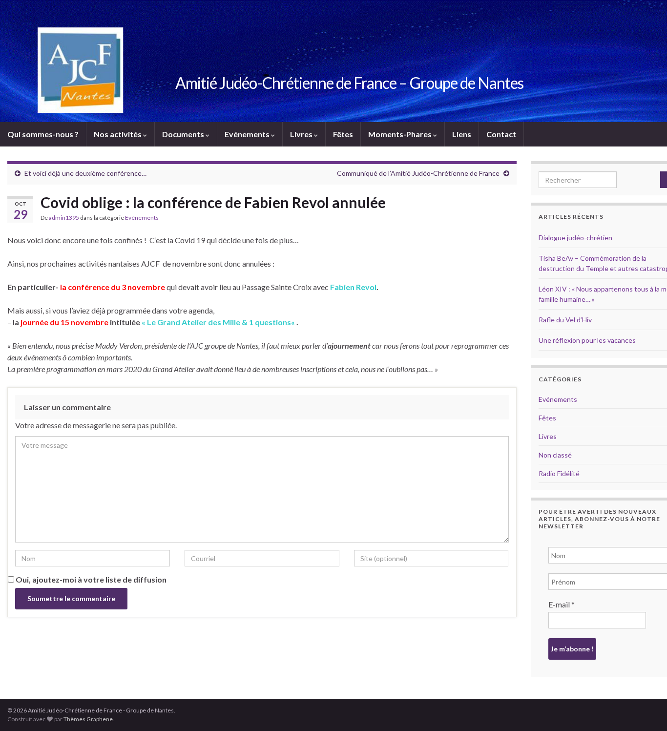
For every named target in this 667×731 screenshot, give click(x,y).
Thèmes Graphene (88, 719)
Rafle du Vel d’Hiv (565, 319)
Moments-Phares (400, 134)
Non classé (555, 455)
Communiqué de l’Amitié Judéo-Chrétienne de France (418, 173)
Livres (302, 134)
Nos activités (118, 134)
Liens (461, 134)
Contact (501, 134)
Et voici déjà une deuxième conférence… (85, 173)
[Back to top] (645, 709)
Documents (184, 134)
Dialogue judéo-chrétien (575, 237)
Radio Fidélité (559, 473)
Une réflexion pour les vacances (587, 340)
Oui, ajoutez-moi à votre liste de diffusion (90, 579)
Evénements (248, 134)
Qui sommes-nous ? (43, 134)
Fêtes (343, 134)
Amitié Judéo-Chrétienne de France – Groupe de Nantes (349, 82)
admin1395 (64, 217)
